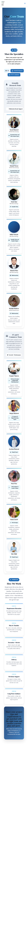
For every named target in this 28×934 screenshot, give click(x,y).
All (8, 70)
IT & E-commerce (15, 74)
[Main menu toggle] (24, 3)
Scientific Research (18, 70)
